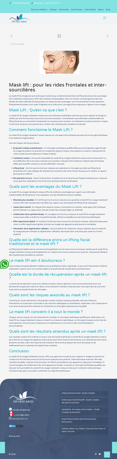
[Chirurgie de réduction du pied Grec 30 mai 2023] (114, 447)
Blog (108, 9)
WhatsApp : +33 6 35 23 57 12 (47, 3)
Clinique (53, 9)
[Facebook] (95, 454)
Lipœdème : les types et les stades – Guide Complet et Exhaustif (81, 410)
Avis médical (90, 9)
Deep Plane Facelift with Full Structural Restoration (79, 420)
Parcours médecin (39, 9)
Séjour (101, 9)
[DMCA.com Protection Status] (16, 427)
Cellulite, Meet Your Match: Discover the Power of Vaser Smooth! (84, 430)
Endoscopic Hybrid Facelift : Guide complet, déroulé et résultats (80, 401)
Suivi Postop (76, 9)
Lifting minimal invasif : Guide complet (78, 393)
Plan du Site (14, 436)
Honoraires (64, 9)
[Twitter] (99, 454)
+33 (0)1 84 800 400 (20, 3)
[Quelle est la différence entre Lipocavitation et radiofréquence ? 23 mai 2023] (2, 447)
